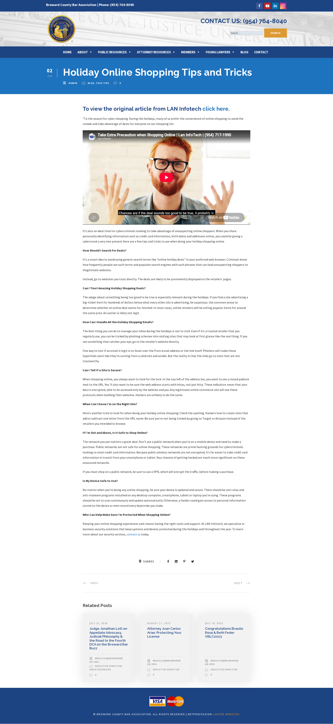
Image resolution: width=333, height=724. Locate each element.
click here (215, 109)
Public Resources (112, 52)
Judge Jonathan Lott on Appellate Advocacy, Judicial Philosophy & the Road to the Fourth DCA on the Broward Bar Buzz (108, 638)
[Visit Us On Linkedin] (275, 5)
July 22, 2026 (98, 623)
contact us (133, 534)
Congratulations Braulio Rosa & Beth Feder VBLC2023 (224, 632)
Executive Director (108, 666)
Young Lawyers (218, 52)
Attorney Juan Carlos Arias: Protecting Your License (164, 632)
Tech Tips (102, 83)
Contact (261, 52)
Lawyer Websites (226, 714)
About (82, 52)
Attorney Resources (154, 52)
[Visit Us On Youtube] (267, 5)
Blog (244, 52)
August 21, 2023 (159, 623)
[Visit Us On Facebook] (259, 5)
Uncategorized (100, 669)
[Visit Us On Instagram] (283, 5)
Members (188, 52)
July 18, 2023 (214, 623)
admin (73, 83)
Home (67, 52)
